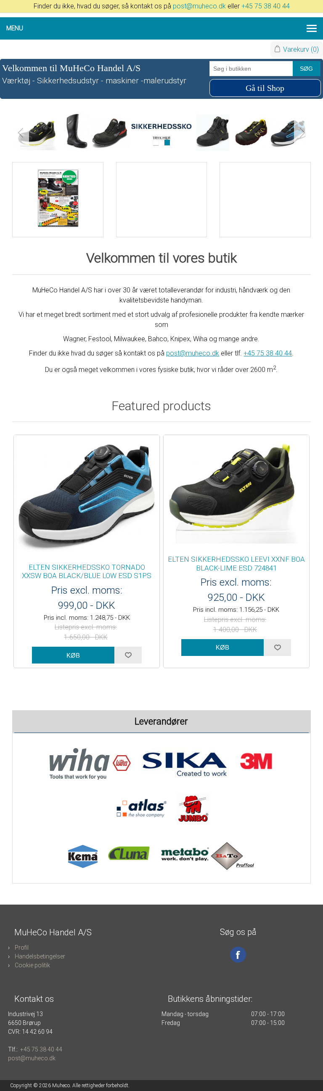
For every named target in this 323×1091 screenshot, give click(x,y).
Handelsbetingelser (40, 956)
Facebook (238, 955)
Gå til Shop (265, 88)
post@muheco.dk (199, 6)
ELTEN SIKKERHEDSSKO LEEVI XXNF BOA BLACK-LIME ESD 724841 (236, 563)
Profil (22, 947)
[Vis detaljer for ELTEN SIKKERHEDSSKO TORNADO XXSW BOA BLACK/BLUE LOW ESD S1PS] (86, 495)
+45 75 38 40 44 (265, 6)
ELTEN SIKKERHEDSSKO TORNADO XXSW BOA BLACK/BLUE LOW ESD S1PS (86, 571)
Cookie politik (32, 965)
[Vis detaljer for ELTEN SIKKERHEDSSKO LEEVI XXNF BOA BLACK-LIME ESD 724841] (236, 491)
